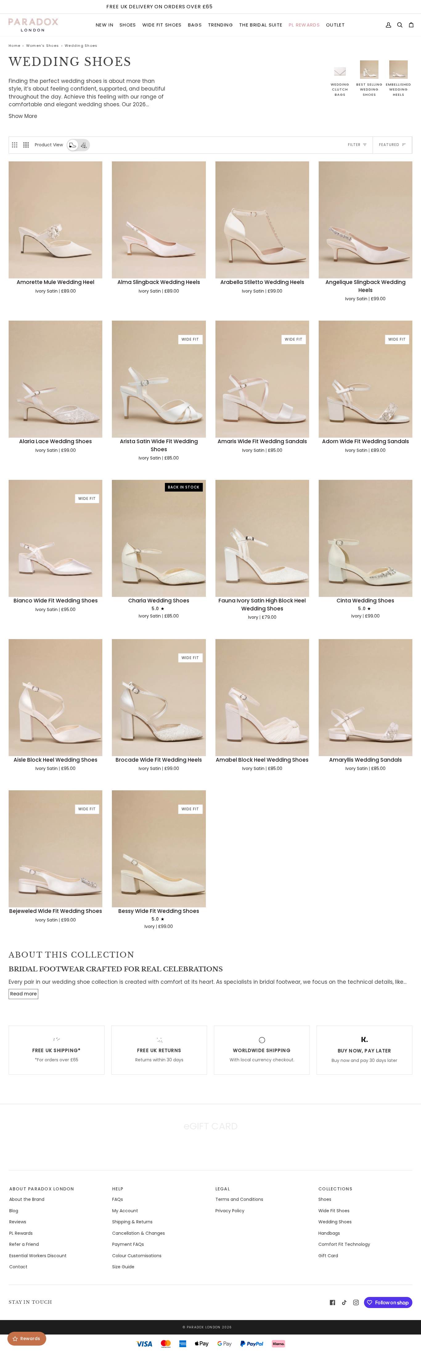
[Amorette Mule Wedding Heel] (55, 219)
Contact (18, 1267)
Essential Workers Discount (38, 1256)
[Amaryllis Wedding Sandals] (365, 697)
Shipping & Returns (132, 1222)
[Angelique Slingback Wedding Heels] (365, 219)
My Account (125, 1211)
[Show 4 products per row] (27, 145)
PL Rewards (21, 1233)
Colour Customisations (136, 1256)
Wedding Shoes (335, 1222)
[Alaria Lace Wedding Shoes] (55, 379)
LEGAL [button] (222, 1189)
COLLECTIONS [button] (335, 1189)
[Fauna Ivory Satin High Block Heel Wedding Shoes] (262, 538)
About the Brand (26, 1199)
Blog (13, 1211)
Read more (23, 993)
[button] (104, 25)
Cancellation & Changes (138, 1233)
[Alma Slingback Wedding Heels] (159, 219)
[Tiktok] (344, 1302)
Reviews (17, 1222)
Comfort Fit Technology (344, 1244)
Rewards (30, 1338)
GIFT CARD (210, 1153)
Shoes (324, 1199)
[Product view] (72, 145)
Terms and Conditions (239, 1199)
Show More (23, 116)
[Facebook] (332, 1302)
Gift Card (328, 1256)
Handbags (329, 1233)
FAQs (117, 1199)
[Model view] (84, 145)
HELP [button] (117, 1189)
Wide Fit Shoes (333, 1211)
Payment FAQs (128, 1244)
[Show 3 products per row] (14, 145)
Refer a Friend (24, 1244)
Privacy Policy (229, 1211)
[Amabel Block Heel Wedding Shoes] (262, 697)
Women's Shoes (42, 45)
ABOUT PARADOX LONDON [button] (41, 1189)
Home (14, 45)
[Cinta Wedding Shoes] (365, 538)
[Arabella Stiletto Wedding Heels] (262, 219)
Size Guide (123, 1267)
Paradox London (204, 1327)
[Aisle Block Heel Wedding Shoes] (55, 697)
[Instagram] (356, 1302)
